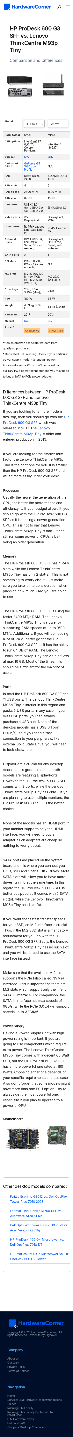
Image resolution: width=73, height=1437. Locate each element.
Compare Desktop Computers (26, 1427)
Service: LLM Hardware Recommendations (34, 1399)
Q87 (51, 157)
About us (13, 1358)
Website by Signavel (43, 1335)
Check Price (32, 330)
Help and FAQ (16, 1423)
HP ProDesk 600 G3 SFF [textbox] (35, 124)
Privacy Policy (16, 1366)
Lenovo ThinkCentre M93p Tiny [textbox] (59, 124)
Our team (13, 1362)
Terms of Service (18, 1371)
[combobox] (34, 124)
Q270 (27, 157)
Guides (11, 1404)
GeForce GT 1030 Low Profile (32, 166)
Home (11, 1395)
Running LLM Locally (20, 1408)
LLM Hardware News (20, 1419)
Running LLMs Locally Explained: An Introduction (30, 1413)
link (26, 321)
